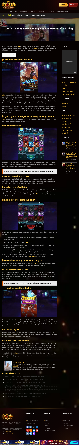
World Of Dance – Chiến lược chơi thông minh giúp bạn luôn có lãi (24, 376)
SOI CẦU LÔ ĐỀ (66, 124)
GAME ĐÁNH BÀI (67, 118)
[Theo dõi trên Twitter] (37, 427)
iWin (2, 15)
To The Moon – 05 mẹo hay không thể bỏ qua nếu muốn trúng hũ (24, 391)
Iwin (35, 48)
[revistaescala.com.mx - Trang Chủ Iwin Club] (9, 5)
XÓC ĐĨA (47, 423)
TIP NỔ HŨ (8, 15)
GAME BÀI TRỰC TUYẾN (69, 115)
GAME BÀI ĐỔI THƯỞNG (62, 11)
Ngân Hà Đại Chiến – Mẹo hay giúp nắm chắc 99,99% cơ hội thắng (25, 385)
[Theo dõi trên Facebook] (27, 427)
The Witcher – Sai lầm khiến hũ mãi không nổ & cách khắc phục (24, 388)
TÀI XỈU (46, 420)
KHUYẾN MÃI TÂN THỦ (68, 94)
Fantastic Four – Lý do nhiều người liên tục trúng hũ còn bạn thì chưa (25, 382)
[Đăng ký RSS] (30, 430)
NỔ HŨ (64, 106)
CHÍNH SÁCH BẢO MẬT (32, 423)
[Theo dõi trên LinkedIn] (34, 430)
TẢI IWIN (33, 11)
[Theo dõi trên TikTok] (34, 427)
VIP (16, 11)
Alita (3, 95)
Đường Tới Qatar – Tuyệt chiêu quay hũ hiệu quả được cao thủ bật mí (25, 393)
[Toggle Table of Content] (12, 55)
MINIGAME (65, 103)
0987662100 (8, 431)
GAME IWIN (41, 11)
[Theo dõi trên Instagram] (30, 427)
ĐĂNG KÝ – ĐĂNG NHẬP (69, 82)
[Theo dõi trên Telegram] (30, 433)
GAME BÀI (47, 418)
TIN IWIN (51, 11)
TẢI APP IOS (65, 88)
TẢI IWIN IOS (65, 418)
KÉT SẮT (64, 85)
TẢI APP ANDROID (67, 91)
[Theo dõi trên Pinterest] (27, 430)
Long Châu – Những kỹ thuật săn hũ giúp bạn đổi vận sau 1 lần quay (25, 379)
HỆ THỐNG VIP (66, 428)
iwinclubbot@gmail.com (10, 433)
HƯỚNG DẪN (23, 11)
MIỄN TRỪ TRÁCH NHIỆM (32, 420)
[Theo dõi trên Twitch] (34, 433)
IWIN (11, 11)
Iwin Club (15, 366)
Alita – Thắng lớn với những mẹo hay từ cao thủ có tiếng (71, 155)
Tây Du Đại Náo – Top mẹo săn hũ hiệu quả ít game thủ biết (22, 396)
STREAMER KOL (66, 121)
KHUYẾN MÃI (65, 423)
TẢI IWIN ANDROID (67, 420)
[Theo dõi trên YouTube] (37, 430)
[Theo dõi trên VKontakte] (27, 433)
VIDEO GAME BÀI (67, 130)
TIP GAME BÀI (66, 127)
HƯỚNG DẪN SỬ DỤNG (68, 425)
